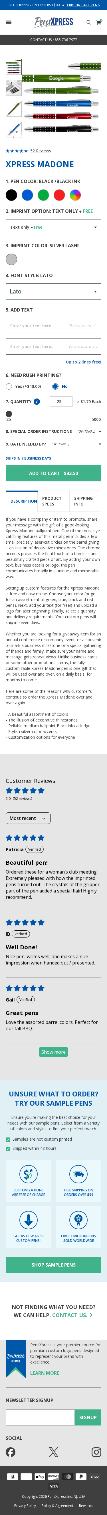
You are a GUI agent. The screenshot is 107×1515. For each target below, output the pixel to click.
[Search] (88, 22)
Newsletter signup (29, 1400)
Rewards (86, 1506)
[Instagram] (96, 1452)
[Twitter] (53, 1452)
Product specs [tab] (52, 501)
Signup (88, 1417)
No (65, 386)
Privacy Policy (25, 1506)
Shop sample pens (54, 1265)
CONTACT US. (69, 1315)
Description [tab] (24, 501)
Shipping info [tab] (83, 501)
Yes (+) (28, 386)
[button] (8, 22)
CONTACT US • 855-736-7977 (53, 39)
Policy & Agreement (57, 1506)
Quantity (20, 401)
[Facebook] (10, 1452)
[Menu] (8, 22)
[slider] (9, 414)
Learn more (44, 1373)
